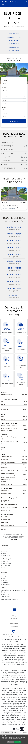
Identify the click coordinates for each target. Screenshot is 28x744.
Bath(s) (4, 100)
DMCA (14, 621)
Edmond (5, 551)
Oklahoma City (6, 548)
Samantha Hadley (7, 569)
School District (6, 584)
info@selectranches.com (11, 599)
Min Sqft (4, 107)
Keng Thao (5, 561)
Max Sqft (4, 113)
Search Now (14, 121)
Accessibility (14, 618)
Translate (25, 732)
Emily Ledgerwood (7, 563)
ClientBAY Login (14, 623)
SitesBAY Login (14, 626)
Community (6, 582)
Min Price (4, 80)
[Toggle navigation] (3, 4)
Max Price (4, 87)
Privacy (14, 616)
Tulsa (4, 550)
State (4, 575)
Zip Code (5, 580)
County (4, 576)
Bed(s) (3, 94)
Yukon (4, 553)
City (4, 578)
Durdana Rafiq (6, 565)
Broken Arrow (6, 555)
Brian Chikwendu (7, 567)
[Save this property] (25, 189)
